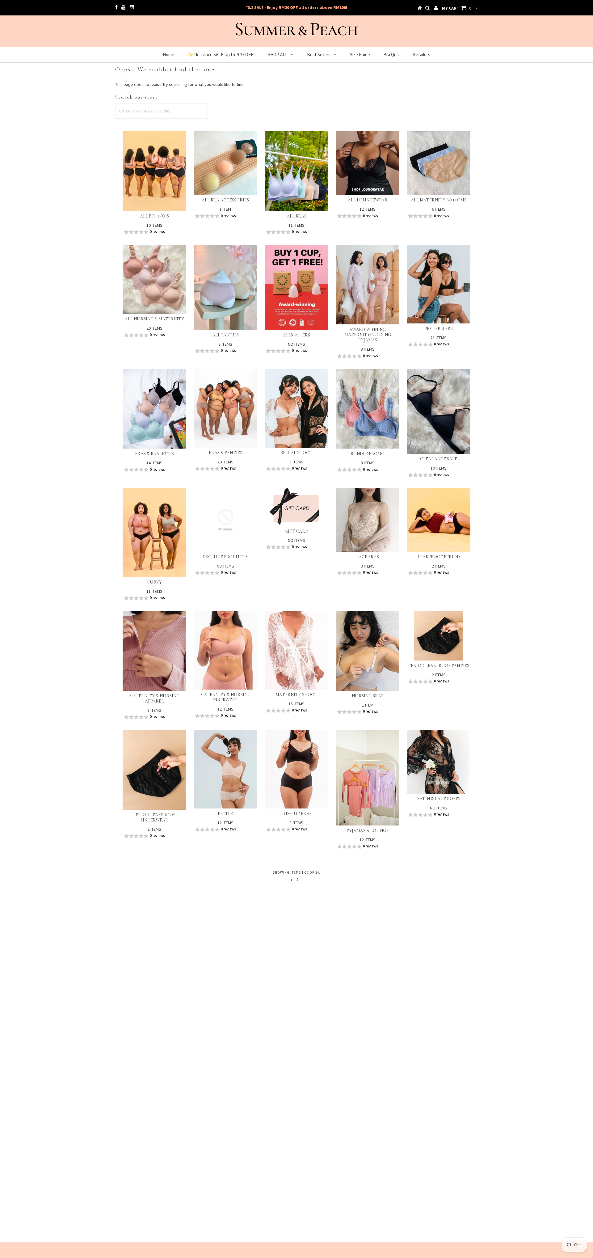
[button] (154, 232)
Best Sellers (318, 54)
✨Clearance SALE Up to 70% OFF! (220, 54)
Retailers (421, 54)
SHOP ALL (278, 54)
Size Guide (360, 54)
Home (168, 54)
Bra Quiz (391, 54)
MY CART (456, 8)
